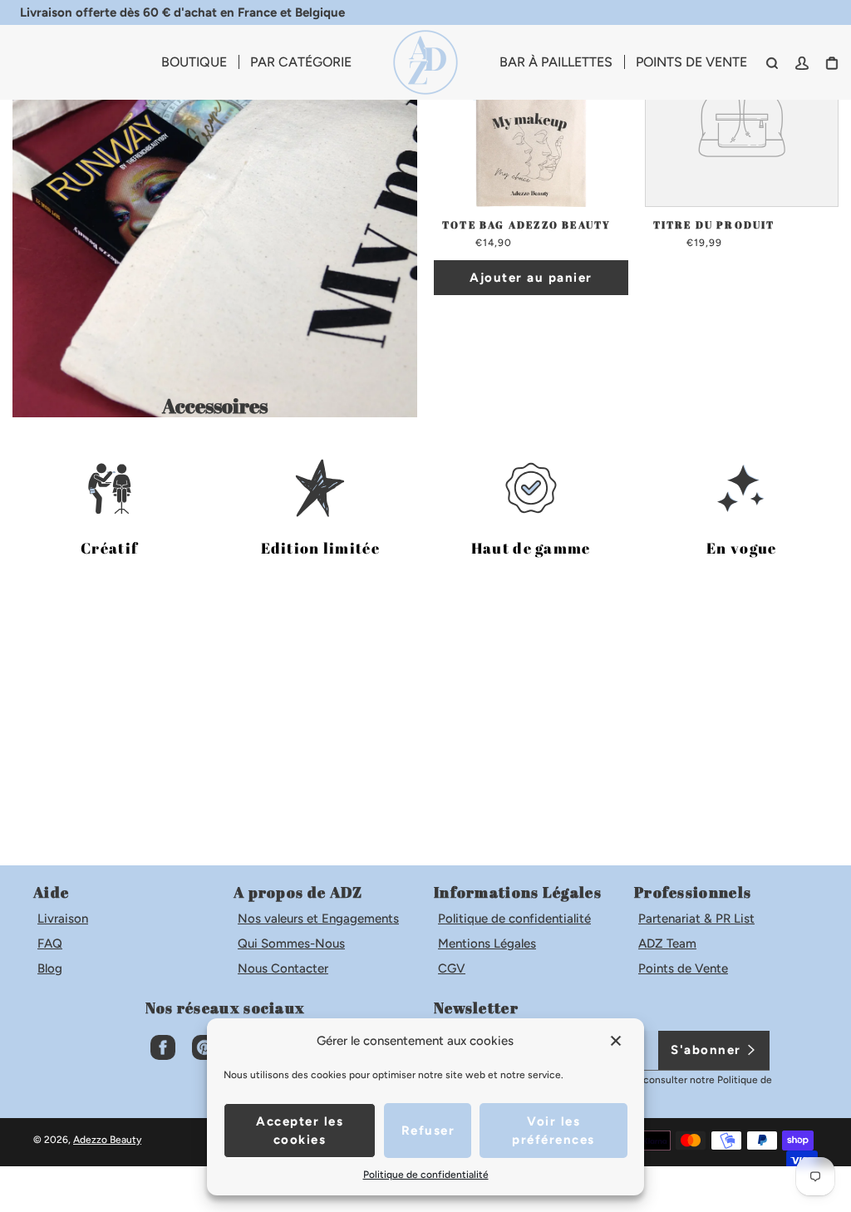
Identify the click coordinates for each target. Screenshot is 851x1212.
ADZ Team (667, 943)
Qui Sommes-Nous (291, 943)
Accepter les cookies (299, 1130)
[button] (617, 1041)
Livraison (62, 918)
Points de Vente (683, 968)
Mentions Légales (487, 943)
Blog (49, 968)
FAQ (49, 943)
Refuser (428, 1130)
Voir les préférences (553, 1130)
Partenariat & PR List (696, 918)
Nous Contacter (283, 968)
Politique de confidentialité (514, 918)
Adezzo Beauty (107, 1139)
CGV (451, 968)
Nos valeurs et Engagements (318, 918)
